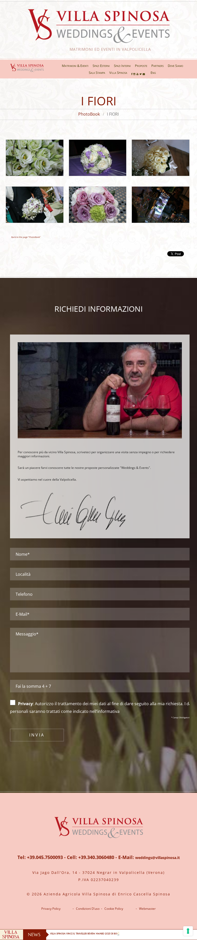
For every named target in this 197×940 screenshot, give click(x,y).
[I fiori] (35, 157)
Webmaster (147, 908)
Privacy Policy (51, 909)
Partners (157, 65)
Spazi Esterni (101, 65)
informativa (108, 711)
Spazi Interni (122, 65)
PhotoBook (89, 114)
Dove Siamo (175, 65)
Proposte (141, 65)
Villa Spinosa (118, 72)
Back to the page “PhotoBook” (26, 237)
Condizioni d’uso (88, 908)
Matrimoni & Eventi (75, 65)
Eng (153, 72)
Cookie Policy (113, 909)
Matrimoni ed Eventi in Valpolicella (98, 49)
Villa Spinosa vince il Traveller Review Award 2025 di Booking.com (90, 933)
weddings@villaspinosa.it (157, 857)
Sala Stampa (97, 72)
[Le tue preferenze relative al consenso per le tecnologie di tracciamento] (188, 931)
